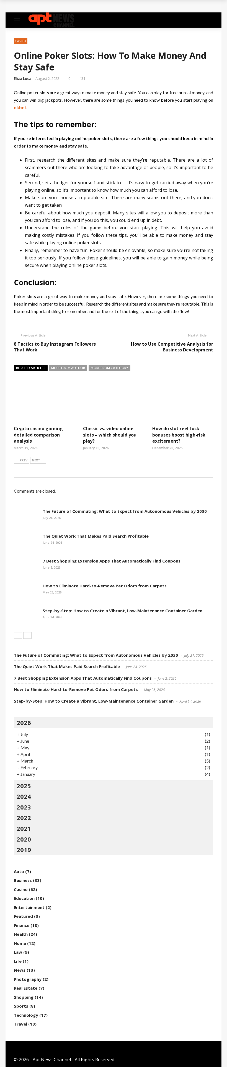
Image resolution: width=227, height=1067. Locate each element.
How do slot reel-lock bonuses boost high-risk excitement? (178, 434)
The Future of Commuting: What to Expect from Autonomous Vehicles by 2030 (125, 511)
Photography (28, 979)
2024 (24, 796)
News (19, 970)
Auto (19, 871)
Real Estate (25, 988)
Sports (21, 1006)
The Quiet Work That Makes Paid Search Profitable (76, 6)
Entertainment (29, 907)
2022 (24, 817)
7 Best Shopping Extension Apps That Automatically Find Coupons (111, 561)
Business (23, 880)
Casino (20, 41)
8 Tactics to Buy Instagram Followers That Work (55, 347)
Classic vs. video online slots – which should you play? (109, 434)
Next (36, 460)
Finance (21, 925)
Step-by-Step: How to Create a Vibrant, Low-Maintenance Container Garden (122, 610)
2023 (24, 807)
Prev (23, 460)
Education (24, 898)
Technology (26, 1015)
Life (18, 961)
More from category (109, 368)
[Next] (27, 635)
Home (20, 943)
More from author (68, 368)
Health (21, 934)
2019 (24, 849)
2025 (24, 786)
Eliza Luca (22, 78)
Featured (23, 916)
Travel (20, 1024)
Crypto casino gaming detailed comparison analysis (38, 434)
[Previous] (18, 635)
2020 (24, 839)
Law (18, 952)
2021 (24, 828)
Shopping (23, 997)
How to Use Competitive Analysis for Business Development (172, 347)
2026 (24, 722)
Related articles (30, 368)
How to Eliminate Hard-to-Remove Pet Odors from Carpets (105, 585)
